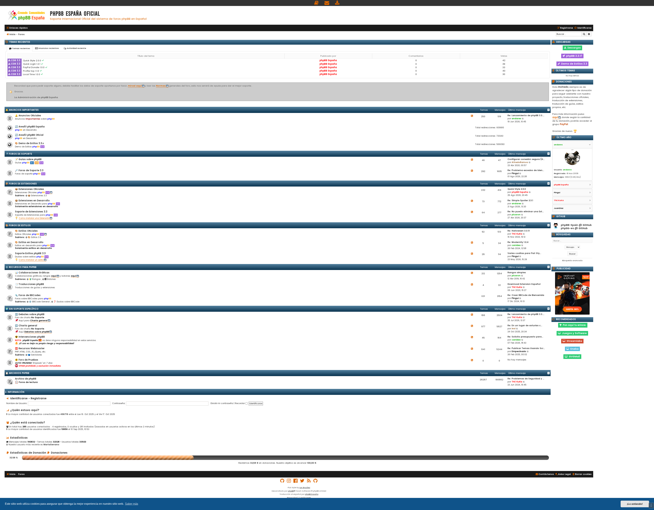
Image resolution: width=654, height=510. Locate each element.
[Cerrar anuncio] (548, 83)
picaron (516, 214)
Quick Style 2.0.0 (32, 60)
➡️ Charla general (26, 325)
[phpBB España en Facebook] (296, 480)
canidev (516, 245)
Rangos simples (517, 272)
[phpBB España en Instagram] (289, 480)
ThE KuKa (517, 233)
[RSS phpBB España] (309, 480)
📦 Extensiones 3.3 (37, 195)
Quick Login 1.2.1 (32, 64)
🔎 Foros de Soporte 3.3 (29, 170)
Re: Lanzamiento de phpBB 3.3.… (526, 115)
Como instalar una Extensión (34, 218)
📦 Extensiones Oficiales (29, 189)
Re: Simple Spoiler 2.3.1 (520, 200)
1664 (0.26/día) (573, 177)
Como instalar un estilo (31, 259)
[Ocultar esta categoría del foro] (548, 110)
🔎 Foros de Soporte (18, 154)
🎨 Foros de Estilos (18, 225)
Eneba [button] (574, 349)
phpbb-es (567, 228)
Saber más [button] (131, 503)
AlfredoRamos (520, 162)
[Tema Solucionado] (43, 60)
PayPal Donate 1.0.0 (34, 67)
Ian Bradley (304, 487)
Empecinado (519, 351)
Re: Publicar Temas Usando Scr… (526, 348)
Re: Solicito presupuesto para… (525, 336)
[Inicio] (26, 16)
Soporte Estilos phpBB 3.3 (30, 253)
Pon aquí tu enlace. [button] (574, 325)
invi (513, 328)
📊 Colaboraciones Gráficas (32, 272)
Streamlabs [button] (573, 341)
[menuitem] (316, 3)
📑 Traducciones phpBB (29, 284)
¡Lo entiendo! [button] (635, 504)
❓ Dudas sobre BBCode (66, 301)
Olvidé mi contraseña (221, 403)
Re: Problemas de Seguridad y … (526, 378)
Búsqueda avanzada (572, 260)
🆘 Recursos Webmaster (30, 348)
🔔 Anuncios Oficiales (28, 115)
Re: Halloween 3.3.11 (519, 230)
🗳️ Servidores (35, 354)
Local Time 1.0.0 (32, 74)
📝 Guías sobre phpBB (28, 159)
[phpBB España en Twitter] (302, 480)
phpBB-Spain (569, 225)
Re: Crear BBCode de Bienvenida (526, 295)
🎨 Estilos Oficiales (26, 231)
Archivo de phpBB (25, 378)
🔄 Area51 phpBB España (30, 126)
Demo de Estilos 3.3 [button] (573, 63)
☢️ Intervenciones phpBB (30, 336)
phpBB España (328, 60)
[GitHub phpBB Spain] (282, 480)
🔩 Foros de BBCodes (28, 295)
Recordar (240, 403)
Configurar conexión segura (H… (526, 159)
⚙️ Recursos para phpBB (20, 267)
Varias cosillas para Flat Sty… (524, 253)
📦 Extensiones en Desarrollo (32, 200)
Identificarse (19, 398)
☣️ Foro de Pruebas (26, 359)
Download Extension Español (524, 284)
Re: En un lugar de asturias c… (525, 325)
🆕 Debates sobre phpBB (29, 314)
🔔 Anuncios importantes (22, 110)
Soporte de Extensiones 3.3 (31, 211)
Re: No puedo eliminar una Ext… (526, 211)
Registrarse (38, 398)
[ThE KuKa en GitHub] (316, 480)
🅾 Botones (50, 279)
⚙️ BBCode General (39, 301)
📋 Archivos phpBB (17, 373)
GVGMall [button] (573, 356)
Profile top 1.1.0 (31, 71)
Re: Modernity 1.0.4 (518, 242)
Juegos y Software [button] (574, 333)
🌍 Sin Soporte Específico (21, 309)
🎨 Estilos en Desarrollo (29, 242)
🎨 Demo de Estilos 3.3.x (29, 143)
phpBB (291, 491)
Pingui (515, 173)
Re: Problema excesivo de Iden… (526, 170)
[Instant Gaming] (572, 293)
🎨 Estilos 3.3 (34, 237)
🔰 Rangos (35, 279)
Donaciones (58, 452)
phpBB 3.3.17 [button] (573, 56)
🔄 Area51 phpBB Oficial (29, 135)
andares (516, 118)
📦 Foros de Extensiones (21, 183)
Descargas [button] (573, 47)
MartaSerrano (51, 444)
